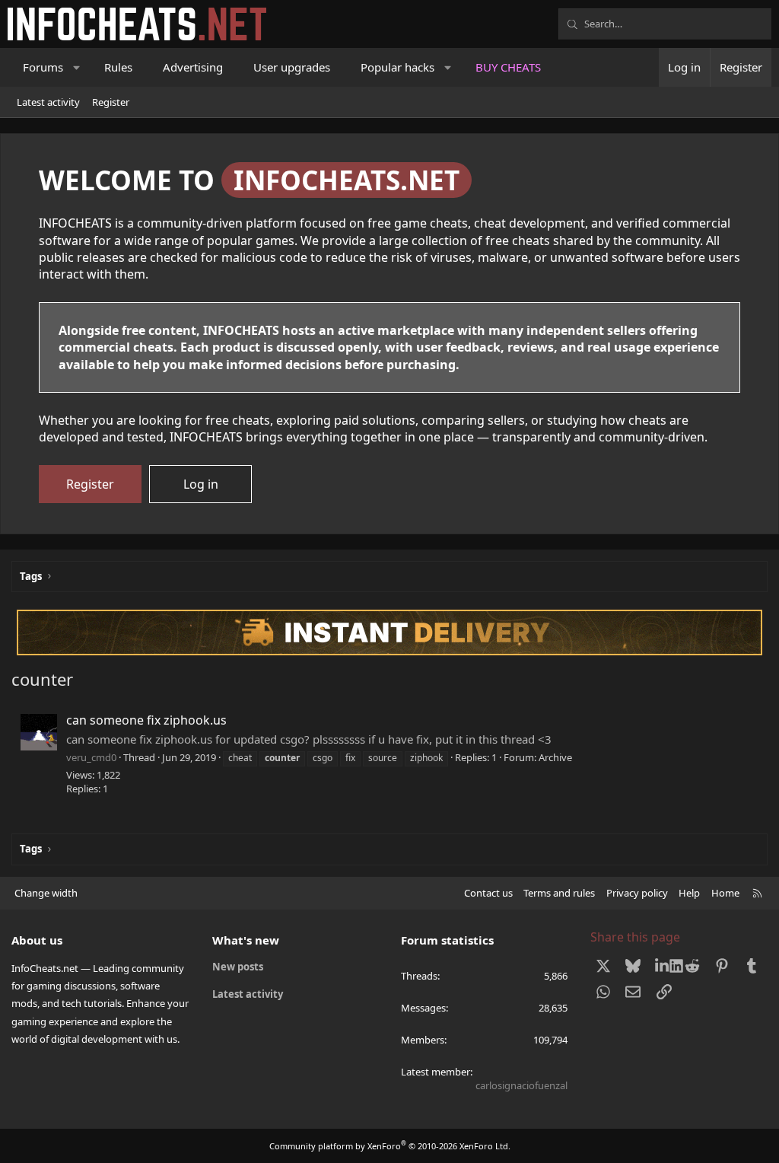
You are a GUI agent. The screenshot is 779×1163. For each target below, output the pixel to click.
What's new (245, 940)
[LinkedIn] (662, 966)
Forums (43, 67)
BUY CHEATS (508, 67)
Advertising (193, 67)
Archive (555, 757)
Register (110, 102)
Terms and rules (559, 893)
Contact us (488, 893)
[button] (77, 67)
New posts (237, 966)
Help (689, 893)
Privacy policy (637, 893)
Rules (118, 67)
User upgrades (291, 67)
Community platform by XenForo (389, 1146)
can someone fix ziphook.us (146, 720)
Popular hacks (397, 67)
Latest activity (48, 102)
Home (725, 893)
